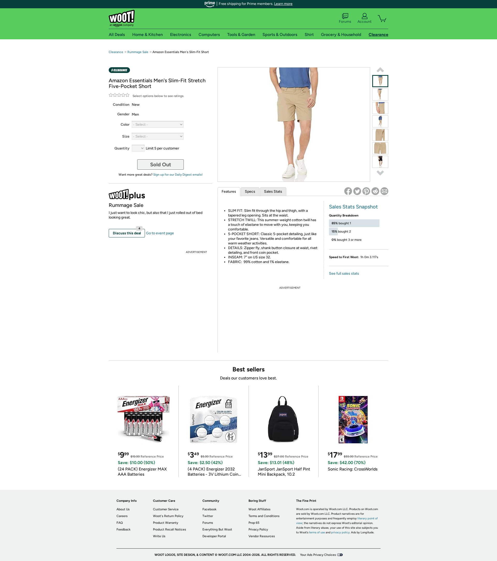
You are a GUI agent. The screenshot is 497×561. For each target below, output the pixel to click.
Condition (121, 104)
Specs (250, 191)
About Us (123, 509)
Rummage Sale (137, 52)
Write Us (159, 536)
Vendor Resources (261, 536)
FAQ (119, 523)
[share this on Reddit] (375, 191)
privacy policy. (340, 532)
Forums (345, 21)
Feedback (123, 529)
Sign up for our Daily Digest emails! (178, 174)
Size (125, 136)
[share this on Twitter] (357, 191)
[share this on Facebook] (348, 191)
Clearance (116, 52)
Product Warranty (165, 523)
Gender (123, 114)
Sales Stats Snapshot (353, 207)
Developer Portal (214, 536)
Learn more (283, 4)
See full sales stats (344, 273)
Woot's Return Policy (168, 516)
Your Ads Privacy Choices (318, 555)
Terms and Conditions (264, 516)
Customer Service (166, 509)
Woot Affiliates (259, 509)
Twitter (207, 516)
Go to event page (160, 233)
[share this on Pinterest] (366, 191)
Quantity (121, 148)
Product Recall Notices (169, 529)
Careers (122, 516)
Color (125, 124)
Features (229, 191)
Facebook (209, 509)
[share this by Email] (384, 191)
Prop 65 (253, 523)
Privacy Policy (258, 529)
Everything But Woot (217, 529)
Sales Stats (273, 191)
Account (364, 21)
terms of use (317, 532)
